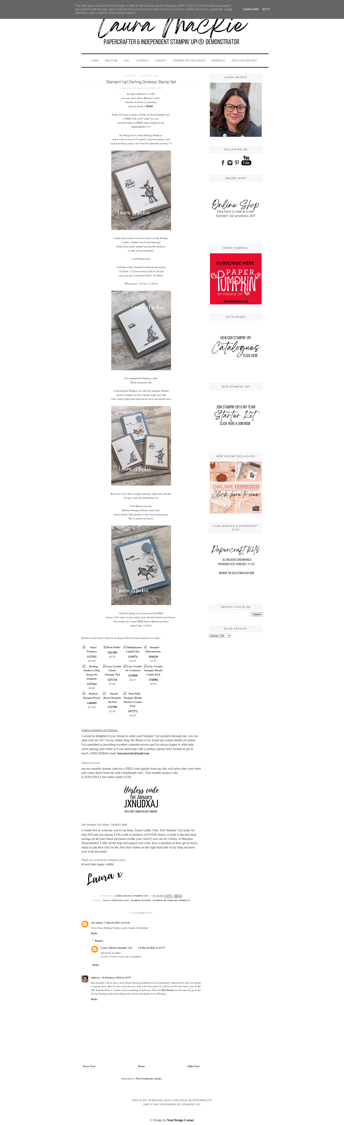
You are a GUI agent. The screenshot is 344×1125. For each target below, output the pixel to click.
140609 (92, 702)
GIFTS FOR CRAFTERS (244, 60)
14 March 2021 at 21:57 (151, 947)
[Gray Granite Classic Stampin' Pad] (112, 674)
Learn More (250, 9)
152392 (92, 656)
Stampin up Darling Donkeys (171, 900)
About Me (111, 60)
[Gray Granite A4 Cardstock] (133, 670)
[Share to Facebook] (177, 896)
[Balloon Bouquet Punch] (92, 697)
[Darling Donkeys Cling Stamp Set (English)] (92, 678)
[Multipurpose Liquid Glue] (133, 651)
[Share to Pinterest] (180, 896)
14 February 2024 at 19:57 (116, 977)
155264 (92, 683)
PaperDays (218, 60)
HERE (149, 106)
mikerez (95, 977)
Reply (94, 933)
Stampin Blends (141, 900)
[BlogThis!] (169, 896)
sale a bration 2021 (116, 900)
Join (126, 60)
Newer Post (89, 1066)
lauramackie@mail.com (133, 753)
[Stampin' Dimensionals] (153, 651)
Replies (99, 940)
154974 (133, 656)
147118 (112, 679)
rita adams (97, 922)
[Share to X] (173, 896)
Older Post (193, 1066)
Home (95, 60)
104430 (153, 656)
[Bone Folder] (112, 647)
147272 (133, 711)
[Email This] (165, 896)
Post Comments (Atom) (148, 1078)
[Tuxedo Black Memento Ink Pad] (112, 702)
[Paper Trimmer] (92, 651)
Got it (266, 9)
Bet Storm (167, 990)
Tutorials (142, 60)
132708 (112, 706)
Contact (161, 60)
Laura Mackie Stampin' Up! (116, 947)
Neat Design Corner (180, 1120)
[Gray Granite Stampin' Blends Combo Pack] (153, 674)
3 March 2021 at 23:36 (117, 922)
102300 (112, 652)
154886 (153, 679)
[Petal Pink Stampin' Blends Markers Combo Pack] (133, 706)
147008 (133, 675)
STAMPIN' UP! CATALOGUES (189, 60)
